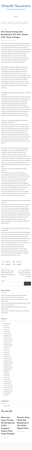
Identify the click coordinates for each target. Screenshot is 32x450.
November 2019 (8, 387)
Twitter (18, 261)
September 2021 (8, 344)
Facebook (7, 261)
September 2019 (8, 391)
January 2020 (7, 383)
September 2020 (8, 368)
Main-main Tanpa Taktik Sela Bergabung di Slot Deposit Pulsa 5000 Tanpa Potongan (8, 273)
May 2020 (6, 375)
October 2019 (7, 389)
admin (14, 40)
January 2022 (7, 337)
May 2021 (6, 352)
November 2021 (8, 341)
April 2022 (6, 331)
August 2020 (7, 370)
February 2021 (8, 358)
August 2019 (7, 393)
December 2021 (8, 339)
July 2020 (6, 371)
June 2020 (6, 373)
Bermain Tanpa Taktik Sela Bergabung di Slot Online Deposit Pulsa (23, 423)
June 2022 (6, 327)
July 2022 (6, 325)
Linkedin (19, 264)
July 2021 (6, 348)
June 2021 (6, 350)
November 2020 (8, 364)
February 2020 (8, 381)
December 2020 (8, 362)
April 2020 (6, 377)
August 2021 (7, 346)
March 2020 (7, 379)
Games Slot (4, 29)
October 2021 (7, 343)
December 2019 (8, 385)
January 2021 (7, 360)
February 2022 (8, 335)
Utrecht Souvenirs (16, 6)
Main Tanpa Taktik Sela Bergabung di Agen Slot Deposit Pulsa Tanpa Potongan (25, 273)
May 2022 (6, 329)
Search (3, 280)
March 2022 (7, 333)
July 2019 (6, 395)
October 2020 (7, 366)
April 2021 (6, 354)
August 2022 (7, 323)
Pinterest (8, 264)
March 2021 (7, 356)
